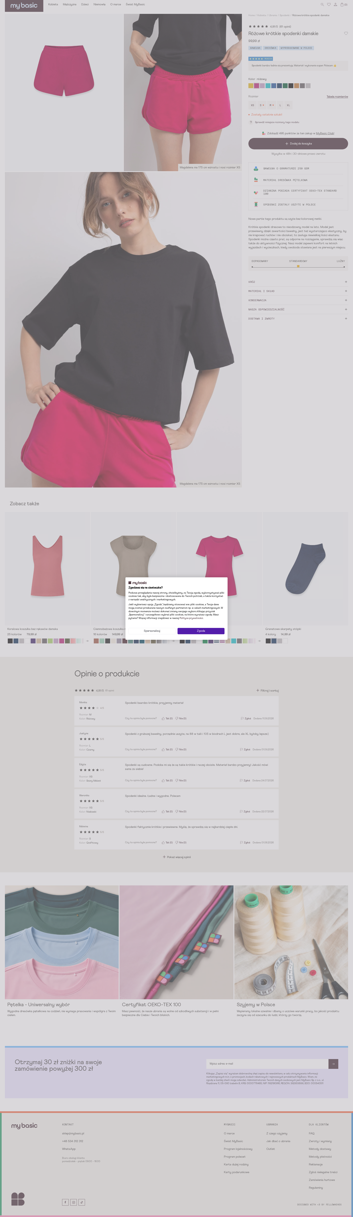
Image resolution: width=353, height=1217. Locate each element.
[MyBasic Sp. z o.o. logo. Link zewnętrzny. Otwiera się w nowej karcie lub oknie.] (137, 583)
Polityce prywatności (191, 618)
